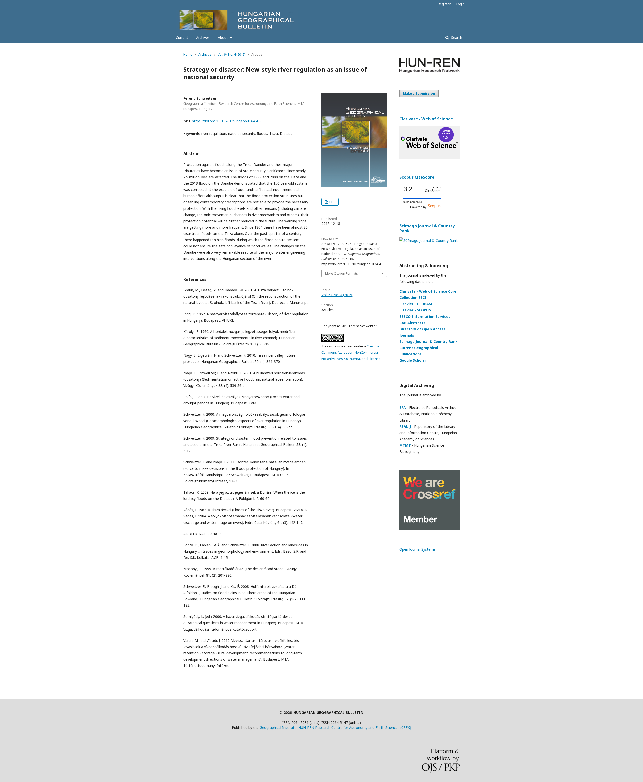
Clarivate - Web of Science (426, 119)
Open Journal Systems (417, 549)
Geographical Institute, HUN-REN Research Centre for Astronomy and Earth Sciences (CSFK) (335, 727)
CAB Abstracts (412, 322)
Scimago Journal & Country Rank (427, 228)
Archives (203, 37)
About (223, 37)
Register (444, 4)
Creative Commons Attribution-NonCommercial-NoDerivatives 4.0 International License (351, 352)
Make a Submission (419, 93)
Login (460, 4)
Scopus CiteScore (416, 177)
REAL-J (405, 426)
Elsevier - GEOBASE (416, 303)
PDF (332, 202)
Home (187, 54)
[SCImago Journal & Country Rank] (428, 240)
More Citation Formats (341, 273)
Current (182, 37)
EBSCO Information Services (424, 316)
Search (456, 37)
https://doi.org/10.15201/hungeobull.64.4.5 (226, 121)
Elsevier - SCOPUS (415, 310)
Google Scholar (412, 360)
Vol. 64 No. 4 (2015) (231, 54)
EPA (402, 407)
